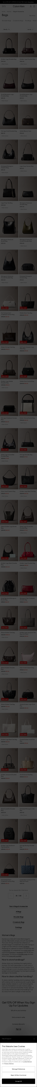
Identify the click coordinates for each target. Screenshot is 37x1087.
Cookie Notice (27, 1061)
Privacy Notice (9, 1063)
